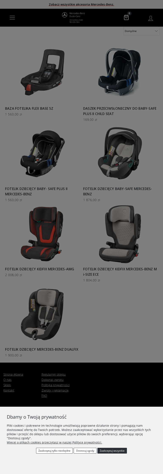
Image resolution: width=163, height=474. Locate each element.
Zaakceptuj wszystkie (112, 450)
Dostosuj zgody (85, 450)
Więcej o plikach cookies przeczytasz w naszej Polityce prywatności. (54, 442)
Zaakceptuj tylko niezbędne (54, 450)
